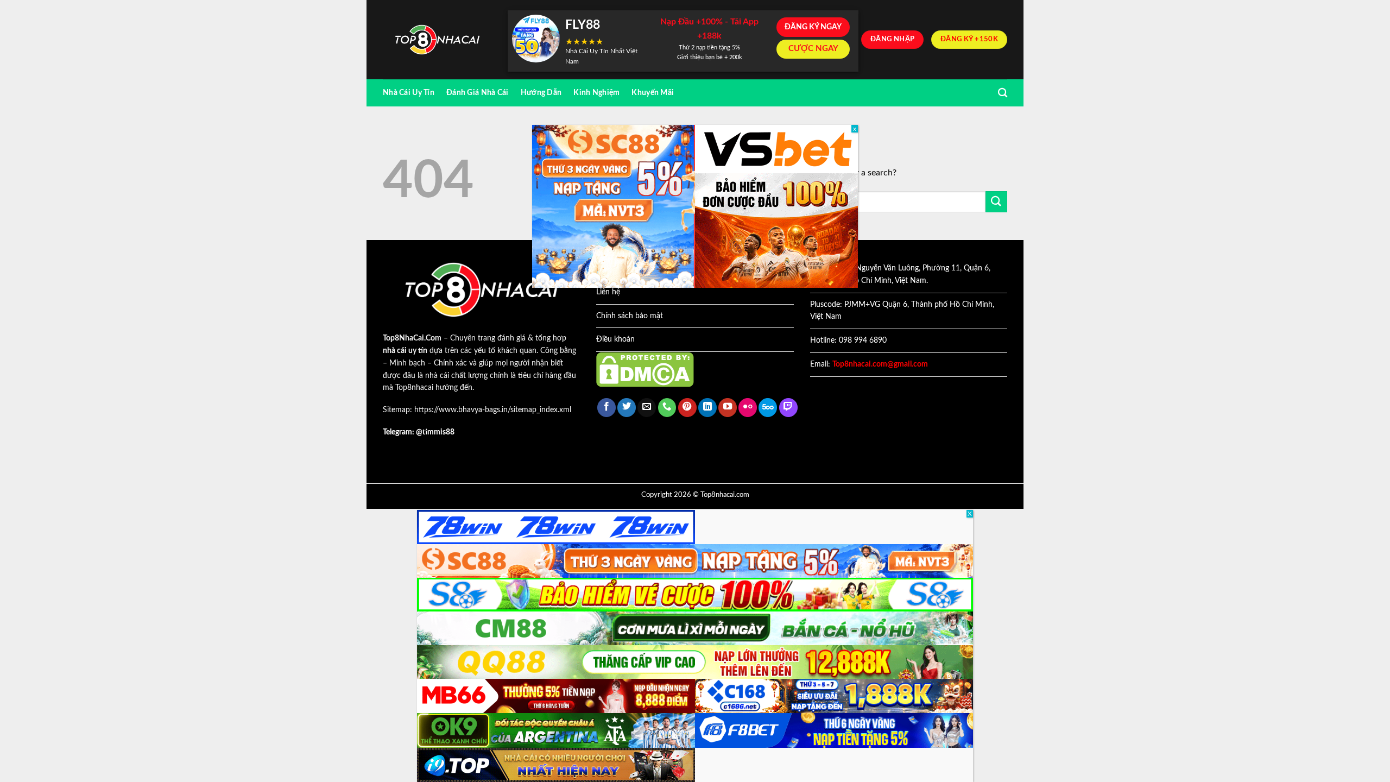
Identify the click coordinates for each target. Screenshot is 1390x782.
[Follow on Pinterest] (687, 407)
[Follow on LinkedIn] (707, 407)
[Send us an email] (646, 407)
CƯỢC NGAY (813, 49)
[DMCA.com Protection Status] (645, 369)
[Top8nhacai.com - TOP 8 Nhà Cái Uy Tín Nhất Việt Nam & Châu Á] (437, 40)
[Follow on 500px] (768, 407)
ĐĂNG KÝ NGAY (813, 27)
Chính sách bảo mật (629, 316)
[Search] (1002, 93)
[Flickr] (747, 407)
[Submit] (996, 201)
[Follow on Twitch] (788, 407)
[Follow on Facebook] (606, 407)
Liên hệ (608, 292)
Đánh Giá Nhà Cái (477, 93)
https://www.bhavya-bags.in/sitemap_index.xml (492, 410)
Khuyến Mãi (652, 93)
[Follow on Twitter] (626, 407)
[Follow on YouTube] (727, 407)
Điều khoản (615, 339)
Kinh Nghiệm (596, 93)
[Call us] (667, 407)
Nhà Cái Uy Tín (408, 93)
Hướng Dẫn (541, 93)
